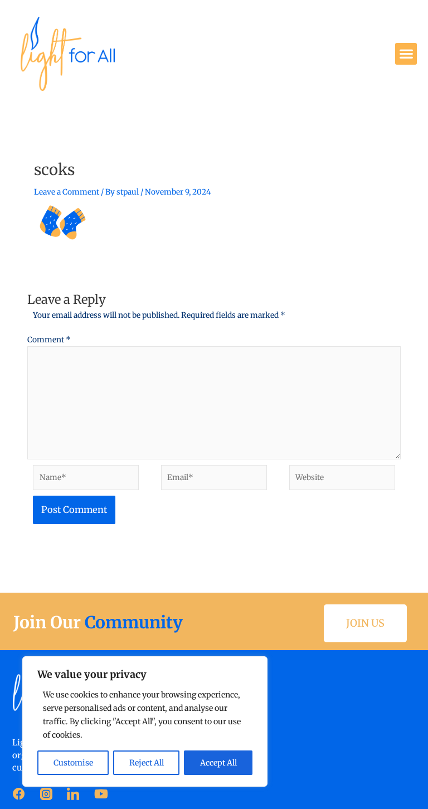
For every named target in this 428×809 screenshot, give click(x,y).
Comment (49, 340)
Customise (73, 763)
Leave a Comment (66, 192)
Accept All (218, 763)
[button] (406, 54)
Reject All (146, 763)
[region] (145, 721)
